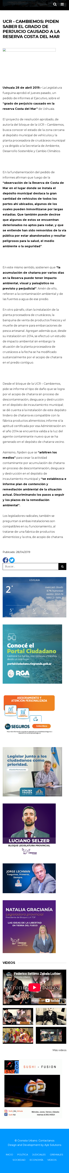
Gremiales (56, 1154)
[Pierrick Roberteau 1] (51, 1016)
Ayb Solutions (52, 1145)
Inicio (9, 1154)
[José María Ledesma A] (51, 1035)
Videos (52, 1159)
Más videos (59, 1050)
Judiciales (39, 1154)
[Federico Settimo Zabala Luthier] (18, 1016)
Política (22, 1154)
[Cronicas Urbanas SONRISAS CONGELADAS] (18, 1035)
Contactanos (46, 1140)
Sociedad (19, 1159)
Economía (36, 1159)
